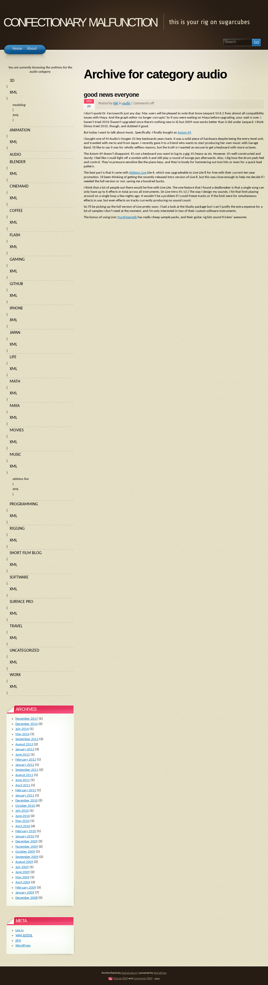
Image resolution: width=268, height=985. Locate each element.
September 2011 (26, 770)
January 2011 (24, 795)
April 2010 (22, 826)
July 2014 (22, 729)
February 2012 (25, 759)
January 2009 (24, 892)
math (15, 381)
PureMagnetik (127, 217)
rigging (17, 529)
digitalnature (129, 973)
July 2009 (22, 867)
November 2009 (26, 846)
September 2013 (26, 739)
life (13, 357)
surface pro (21, 602)
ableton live (21, 479)
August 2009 (24, 862)
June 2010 (22, 816)
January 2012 (24, 765)
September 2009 (26, 857)
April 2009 (22, 882)
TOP (157, 978)
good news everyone (111, 94)
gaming (17, 260)
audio (126, 103)
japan (15, 333)
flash (15, 235)
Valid (23, 935)
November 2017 (26, 718)
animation (20, 130)
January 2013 (24, 749)
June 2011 (22, 780)
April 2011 (22, 785)
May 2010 (22, 821)
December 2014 (26, 724)
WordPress (23, 945)
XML (13, 92)
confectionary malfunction (80, 20)
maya (15, 406)
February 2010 (25, 831)
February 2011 (25, 790)
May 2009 (22, 877)
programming (24, 504)
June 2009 (22, 872)
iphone (16, 308)
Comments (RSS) (143, 978)
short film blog (26, 553)
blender (18, 162)
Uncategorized (24, 651)
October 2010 (25, 805)
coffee (16, 211)
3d (12, 81)
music (15, 455)
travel (16, 626)
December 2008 (26, 898)
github (16, 284)
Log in (19, 930)
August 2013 (24, 744)
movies (17, 430)
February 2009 (25, 887)
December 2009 (26, 841)
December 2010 (26, 800)
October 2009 (25, 851)
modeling (19, 105)
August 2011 (24, 775)
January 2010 (24, 836)
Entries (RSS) (121, 978)
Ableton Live (137, 172)
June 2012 (22, 754)
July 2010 (22, 810)
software (19, 577)
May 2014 (22, 734)
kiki (115, 103)
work (15, 675)
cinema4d (19, 186)
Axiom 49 (184, 132)
